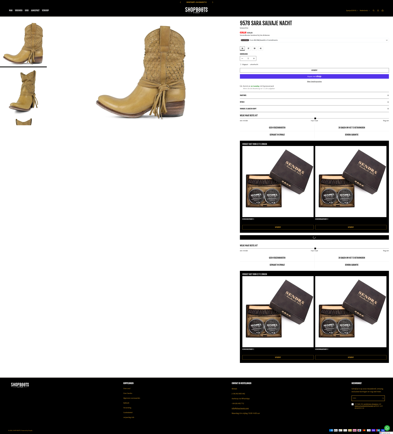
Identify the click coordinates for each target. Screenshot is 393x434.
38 (254, 48)
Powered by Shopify (26, 430)
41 (260, 48)
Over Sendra (127, 393)
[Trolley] (382, 10)
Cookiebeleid (127, 412)
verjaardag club (128, 417)
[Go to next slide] (212, 2)
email (354, 398)
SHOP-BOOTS (17, 430)
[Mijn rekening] (378, 10)
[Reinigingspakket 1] (278, 181)
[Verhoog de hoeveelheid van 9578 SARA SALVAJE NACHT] (254, 58)
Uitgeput (314, 70)
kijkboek (126, 403)
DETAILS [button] (242, 102)
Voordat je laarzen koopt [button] (248, 109)
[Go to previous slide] (180, 2)
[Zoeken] (373, 10)
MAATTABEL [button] (243, 95)
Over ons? (126, 388)
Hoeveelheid (244, 54)
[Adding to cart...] (314, 237)
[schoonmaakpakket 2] (350, 181)
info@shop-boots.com (240, 408)
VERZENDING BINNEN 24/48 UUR (196, 2)
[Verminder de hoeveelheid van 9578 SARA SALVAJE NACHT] (242, 58)
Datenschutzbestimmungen (364, 406)
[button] (386, 433)
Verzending (127, 408)
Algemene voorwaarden (131, 398)
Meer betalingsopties (314, 81)
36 (242, 48)
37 (248, 48)
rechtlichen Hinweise (371, 404)
